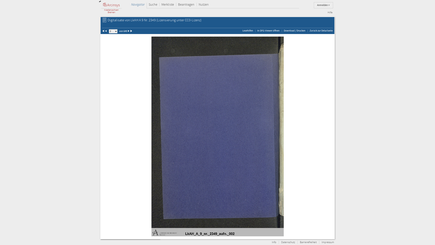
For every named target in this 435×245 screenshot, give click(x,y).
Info (274, 242)
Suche (153, 4)
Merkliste (167, 4)
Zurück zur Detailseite (321, 30)
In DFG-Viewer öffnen (268, 30)
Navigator (138, 4)
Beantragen (186, 4)
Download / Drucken (294, 30)
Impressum (328, 242)
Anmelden (322, 5)
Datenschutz (288, 242)
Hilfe (330, 12)
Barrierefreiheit (308, 242)
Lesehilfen (247, 30)
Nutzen (204, 4)
